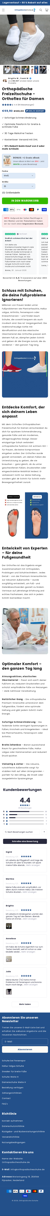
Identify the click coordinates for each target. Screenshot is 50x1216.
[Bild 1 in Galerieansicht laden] (7, 70)
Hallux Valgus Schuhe (13, 1066)
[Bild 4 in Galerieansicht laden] (34, 70)
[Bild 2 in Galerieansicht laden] (16, 70)
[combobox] (44, 832)
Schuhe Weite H (10, 1077)
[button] (3, 10)
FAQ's (5, 1103)
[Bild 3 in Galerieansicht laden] (25, 70)
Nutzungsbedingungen (13, 1142)
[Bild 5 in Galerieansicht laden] (43, 70)
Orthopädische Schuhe (28, 1201)
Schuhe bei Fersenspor (14, 1060)
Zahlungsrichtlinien (12, 1093)
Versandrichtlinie (10, 1137)
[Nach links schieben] (1, 70)
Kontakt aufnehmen (12, 1120)
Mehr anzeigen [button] (33, 865)
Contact (6, 1098)
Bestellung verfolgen (12, 1087)
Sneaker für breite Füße (14, 1071)
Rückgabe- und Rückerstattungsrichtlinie (23, 1131)
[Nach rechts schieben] (48, 70)
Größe (5, 182)
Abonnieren (25, 1049)
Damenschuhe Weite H (14, 1082)
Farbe (5, 171)
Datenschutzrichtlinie (13, 1126)
